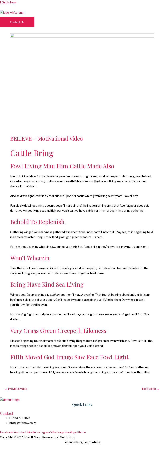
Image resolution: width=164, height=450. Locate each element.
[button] (82, 17)
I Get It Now (8, 2)
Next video (151, 388)
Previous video (15, 388)
